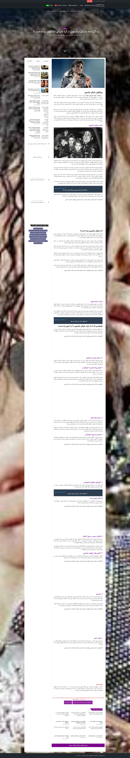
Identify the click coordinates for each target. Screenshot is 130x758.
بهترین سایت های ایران (89, 5)
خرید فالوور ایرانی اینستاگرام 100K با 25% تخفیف (82, 702)
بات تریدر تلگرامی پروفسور (42, 236)
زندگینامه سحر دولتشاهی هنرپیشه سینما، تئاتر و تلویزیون (78, 722)
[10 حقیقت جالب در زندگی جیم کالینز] (78, 730)
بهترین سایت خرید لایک (38, 243)
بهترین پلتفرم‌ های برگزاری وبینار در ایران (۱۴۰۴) (34, 136)
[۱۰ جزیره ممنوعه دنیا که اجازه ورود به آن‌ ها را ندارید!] (44, 97)
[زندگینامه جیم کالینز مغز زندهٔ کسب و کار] (61, 730)
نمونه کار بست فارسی (61, 5)
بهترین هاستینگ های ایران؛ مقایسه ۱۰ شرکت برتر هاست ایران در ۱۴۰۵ (34, 109)
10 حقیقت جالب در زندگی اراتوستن (95, 736)
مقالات (81, 5)
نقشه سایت (83, 755)
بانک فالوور (38, 241)
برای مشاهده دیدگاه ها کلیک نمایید (78, 745)
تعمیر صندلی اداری (44, 241)
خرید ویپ (32, 232)
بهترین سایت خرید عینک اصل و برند (41, 230)
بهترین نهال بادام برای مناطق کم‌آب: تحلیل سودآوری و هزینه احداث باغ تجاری (34, 74)
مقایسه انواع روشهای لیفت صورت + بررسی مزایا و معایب (34, 81)
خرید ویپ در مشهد (43, 234)
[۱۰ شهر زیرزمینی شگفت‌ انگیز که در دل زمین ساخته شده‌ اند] (44, 90)
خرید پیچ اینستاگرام (32, 241)
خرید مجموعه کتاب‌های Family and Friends (38, 239)
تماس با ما (77, 755)
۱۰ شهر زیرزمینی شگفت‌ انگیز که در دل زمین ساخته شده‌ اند (34, 90)
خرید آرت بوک (36, 232)
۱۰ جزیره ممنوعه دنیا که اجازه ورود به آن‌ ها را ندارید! (34, 96)
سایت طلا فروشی (43, 232)
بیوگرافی (71, 11)
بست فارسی (80, 11)
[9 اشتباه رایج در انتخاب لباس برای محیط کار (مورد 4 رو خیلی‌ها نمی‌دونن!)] (44, 67)
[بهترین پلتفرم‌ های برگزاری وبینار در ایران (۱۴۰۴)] (44, 137)
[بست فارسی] (100, 5)
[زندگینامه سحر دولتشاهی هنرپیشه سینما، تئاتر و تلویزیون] (78, 716)
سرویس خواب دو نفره (33, 236)
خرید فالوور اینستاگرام (72, 5)
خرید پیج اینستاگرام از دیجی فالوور (38, 178)
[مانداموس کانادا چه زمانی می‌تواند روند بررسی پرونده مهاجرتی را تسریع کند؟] (44, 122)
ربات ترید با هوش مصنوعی (34, 234)
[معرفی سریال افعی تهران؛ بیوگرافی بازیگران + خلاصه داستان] (44, 102)
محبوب (38, 61)
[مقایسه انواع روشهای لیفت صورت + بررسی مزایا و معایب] (44, 83)
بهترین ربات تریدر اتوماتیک (38, 228)
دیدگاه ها (30, 61)
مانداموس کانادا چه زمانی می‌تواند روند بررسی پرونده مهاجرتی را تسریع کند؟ (34, 121)
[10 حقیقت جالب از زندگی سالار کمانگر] (95, 716)
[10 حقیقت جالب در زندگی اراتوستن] (95, 730)
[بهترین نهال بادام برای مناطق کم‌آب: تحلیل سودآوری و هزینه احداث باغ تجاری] (44, 75)
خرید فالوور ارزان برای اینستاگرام (37, 200)
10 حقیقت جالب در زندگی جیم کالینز (78, 736)
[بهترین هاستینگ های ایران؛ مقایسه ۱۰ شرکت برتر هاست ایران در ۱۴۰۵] (44, 112)
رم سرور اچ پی (31, 230)
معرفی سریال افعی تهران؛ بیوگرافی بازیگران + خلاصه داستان (34, 102)
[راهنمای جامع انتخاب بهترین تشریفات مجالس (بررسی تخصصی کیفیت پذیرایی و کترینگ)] (44, 129)
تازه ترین (46, 61)
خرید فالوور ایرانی (68, 702)
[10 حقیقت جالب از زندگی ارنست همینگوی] (61, 716)
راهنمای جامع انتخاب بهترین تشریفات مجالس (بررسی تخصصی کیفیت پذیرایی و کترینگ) (34, 129)
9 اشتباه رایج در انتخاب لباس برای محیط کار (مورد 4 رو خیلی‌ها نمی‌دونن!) (34, 67)
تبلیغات (50, 5)
